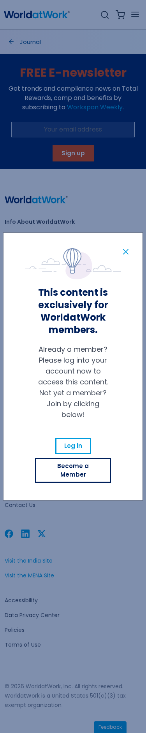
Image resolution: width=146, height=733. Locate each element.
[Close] (126, 251)
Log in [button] (73, 446)
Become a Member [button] (73, 470)
